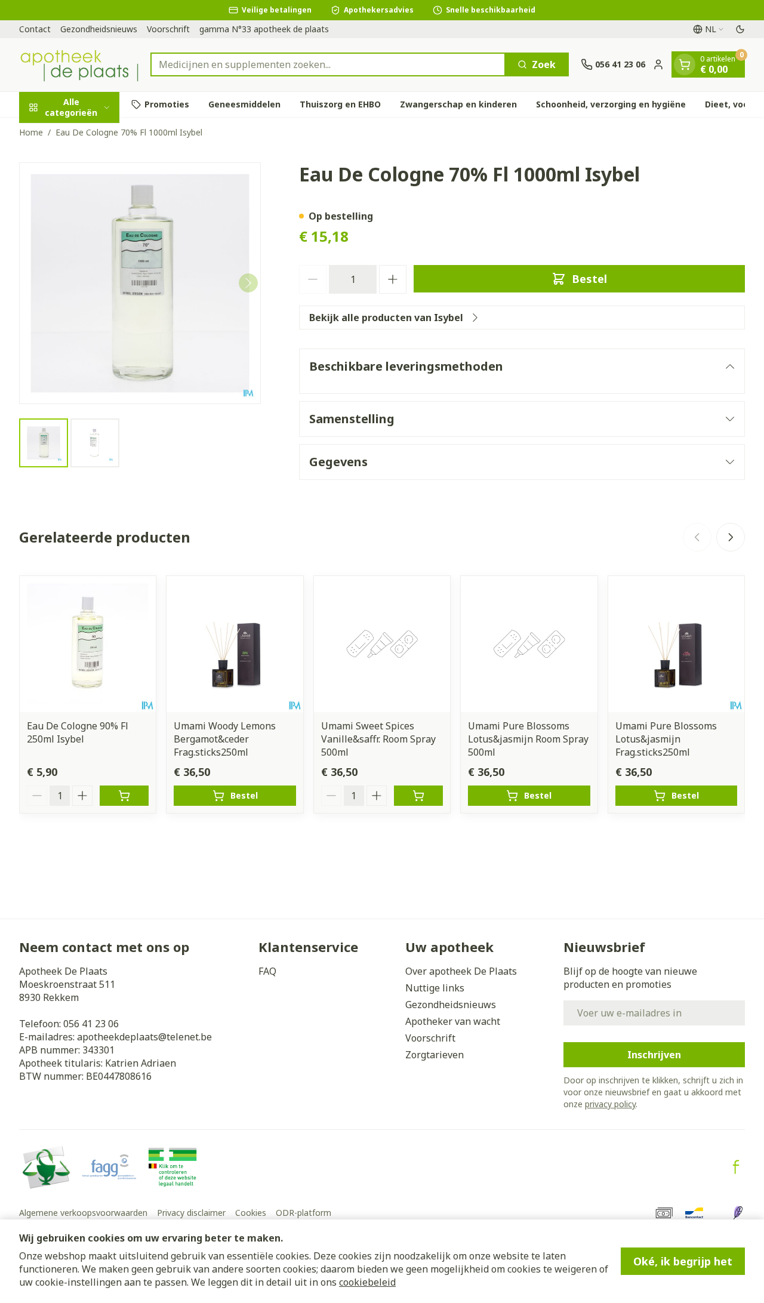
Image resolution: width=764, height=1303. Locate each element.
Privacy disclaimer (191, 1212)
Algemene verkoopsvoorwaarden (83, 1212)
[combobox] (328, 64)
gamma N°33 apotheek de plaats (264, 29)
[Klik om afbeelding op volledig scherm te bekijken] (140, 283)
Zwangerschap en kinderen (458, 104)
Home (31, 132)
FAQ (267, 971)
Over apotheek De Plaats (461, 971)
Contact (35, 29)
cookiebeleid (367, 1282)
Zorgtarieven (434, 1054)
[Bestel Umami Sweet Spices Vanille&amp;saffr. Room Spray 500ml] (418, 796)
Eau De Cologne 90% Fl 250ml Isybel (77, 732)
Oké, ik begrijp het (682, 1261)
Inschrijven (654, 1054)
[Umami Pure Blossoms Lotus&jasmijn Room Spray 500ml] (529, 644)
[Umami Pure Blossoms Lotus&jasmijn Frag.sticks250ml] (676, 644)
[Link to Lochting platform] (738, 1213)
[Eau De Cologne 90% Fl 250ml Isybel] (88, 644)
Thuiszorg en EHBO (340, 104)
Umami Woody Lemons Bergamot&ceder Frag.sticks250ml (225, 739)
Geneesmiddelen (244, 104)
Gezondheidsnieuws (98, 29)
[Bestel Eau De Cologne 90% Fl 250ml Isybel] (124, 796)
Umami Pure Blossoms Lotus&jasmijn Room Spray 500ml (528, 739)
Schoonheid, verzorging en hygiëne (611, 104)
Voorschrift (168, 29)
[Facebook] (736, 1167)
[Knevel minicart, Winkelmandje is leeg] (684, 64)
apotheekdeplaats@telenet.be (144, 1036)
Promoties (166, 104)
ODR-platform (303, 1212)
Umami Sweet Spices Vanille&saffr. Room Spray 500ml (378, 739)
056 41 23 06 (91, 1023)
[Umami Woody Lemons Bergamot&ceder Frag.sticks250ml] (235, 644)
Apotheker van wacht (452, 1021)
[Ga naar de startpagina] (78, 65)
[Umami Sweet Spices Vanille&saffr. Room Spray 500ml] (382, 644)
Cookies (250, 1212)
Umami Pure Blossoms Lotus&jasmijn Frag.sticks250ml (666, 739)
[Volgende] (248, 282)
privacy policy (610, 1104)
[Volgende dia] (730, 537)
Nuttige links (434, 987)
